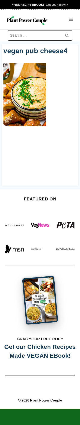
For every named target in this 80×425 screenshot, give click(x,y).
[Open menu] (71, 19)
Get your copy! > (40, 4)
